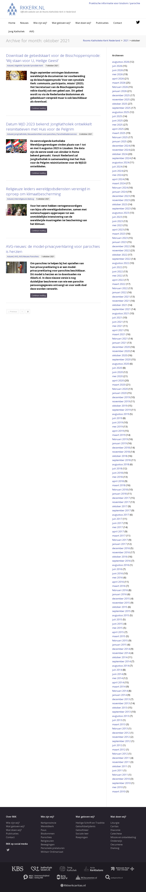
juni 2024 (117, 170)
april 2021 (118, 330)
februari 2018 (120, 489)
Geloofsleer (82, 830)
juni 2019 (117, 422)
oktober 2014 (119, 657)
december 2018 (121, 447)
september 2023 (121, 208)
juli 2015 (117, 619)
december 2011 (121, 758)
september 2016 (121, 560)
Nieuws (24, 22)
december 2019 (121, 397)
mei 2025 (117, 124)
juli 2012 (117, 745)
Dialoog (114, 848)
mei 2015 (117, 627)
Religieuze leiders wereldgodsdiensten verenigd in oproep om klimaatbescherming (48, 191)
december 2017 (121, 498)
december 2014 (121, 648)
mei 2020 (117, 376)
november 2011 (121, 762)
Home (11, 22)
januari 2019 (119, 443)
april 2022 (118, 279)
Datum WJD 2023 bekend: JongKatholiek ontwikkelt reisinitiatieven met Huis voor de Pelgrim (49, 126)
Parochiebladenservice (67, 134)
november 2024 (121, 149)
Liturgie (114, 822)
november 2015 (121, 602)
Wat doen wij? (83, 22)
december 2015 (121, 598)
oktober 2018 (119, 456)
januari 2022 (119, 292)
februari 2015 (120, 640)
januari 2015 (119, 644)
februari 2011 (120, 774)
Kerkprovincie (48, 822)
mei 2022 (117, 275)
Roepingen (82, 837)
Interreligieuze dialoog (24, 199)
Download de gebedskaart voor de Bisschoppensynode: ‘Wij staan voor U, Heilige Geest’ (53, 58)
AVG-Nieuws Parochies (29, 256)
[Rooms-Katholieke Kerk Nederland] (41, 9)
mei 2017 (117, 527)
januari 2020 (119, 393)
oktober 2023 (119, 204)
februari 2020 (120, 388)
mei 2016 (117, 577)
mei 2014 (117, 678)
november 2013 (121, 703)
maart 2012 (118, 749)
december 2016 (121, 548)
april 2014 (118, 682)
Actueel (10, 65)
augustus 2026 (120, 61)
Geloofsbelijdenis (85, 826)
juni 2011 (117, 770)
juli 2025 (117, 116)
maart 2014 (118, 686)
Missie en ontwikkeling (123, 837)
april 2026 (118, 78)
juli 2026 (117, 66)
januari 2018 (119, 493)
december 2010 (121, 778)
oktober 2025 (119, 103)
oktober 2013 (119, 707)
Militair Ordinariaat (52, 851)
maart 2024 (118, 183)
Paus (43, 830)
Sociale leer (82, 833)
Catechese (116, 833)
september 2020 (121, 359)
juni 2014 (117, 674)
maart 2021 (118, 334)
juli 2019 (117, 418)
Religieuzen (47, 840)
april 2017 (118, 531)
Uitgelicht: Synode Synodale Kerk (28, 65)
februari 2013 (120, 728)
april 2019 (118, 430)
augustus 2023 (120, 212)
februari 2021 (120, 338)
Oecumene (116, 844)
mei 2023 (117, 225)
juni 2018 (117, 472)
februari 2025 (120, 137)
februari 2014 (120, 690)
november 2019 (121, 401)
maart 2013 (118, 724)
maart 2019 (118, 435)
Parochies (46, 837)
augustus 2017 (120, 514)
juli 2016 (117, 569)
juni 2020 (117, 372)
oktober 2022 (119, 254)
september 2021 (121, 309)
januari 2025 (119, 141)
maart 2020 (118, 384)
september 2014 (121, 661)
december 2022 (121, 246)
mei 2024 (117, 175)
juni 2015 (117, 623)
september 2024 (121, 158)
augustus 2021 (120, 313)
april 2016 (118, 581)
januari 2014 (119, 695)
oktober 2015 (119, 607)
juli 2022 (117, 267)
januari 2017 (119, 544)
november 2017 (121, 502)
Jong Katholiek (16, 31)
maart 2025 (118, 133)
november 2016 (121, 552)
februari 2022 (120, 288)
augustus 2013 (120, 716)
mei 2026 (117, 74)
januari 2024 (119, 191)
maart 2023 (118, 233)
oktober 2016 (119, 556)
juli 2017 (117, 518)
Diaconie (115, 830)
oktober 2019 (119, 405)
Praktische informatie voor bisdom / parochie (114, 3)
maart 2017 (118, 535)
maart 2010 (118, 791)
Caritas (114, 826)
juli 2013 (117, 720)
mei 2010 (117, 787)
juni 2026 (117, 70)
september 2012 (121, 741)
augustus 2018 (120, 464)
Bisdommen (47, 833)
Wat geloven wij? (61, 22)
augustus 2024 (120, 162)
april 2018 (118, 481)
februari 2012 (120, 753)
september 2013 (121, 711)
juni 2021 (117, 321)
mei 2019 (117, 426)
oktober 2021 (119, 305)
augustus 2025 (120, 112)
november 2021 (121, 300)
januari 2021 (119, 342)
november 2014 (121, 653)
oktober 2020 (119, 355)
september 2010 (121, 783)
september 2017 (121, 510)
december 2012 (121, 732)
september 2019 (121, 409)
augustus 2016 (120, 565)
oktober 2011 (119, 766)
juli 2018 (117, 468)
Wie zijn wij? (40, 22)
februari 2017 (120, 539)
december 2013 (121, 699)
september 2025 (121, 107)
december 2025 (121, 95)
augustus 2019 (120, 414)
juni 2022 (117, 271)
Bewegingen (47, 844)
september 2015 (121, 611)
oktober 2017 (119, 506)
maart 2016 (118, 586)
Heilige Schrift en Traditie (90, 822)
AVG (31, 31)
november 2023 (121, 200)
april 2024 (118, 179)
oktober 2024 (119, 154)
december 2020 (121, 347)
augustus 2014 (120, 665)
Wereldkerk (47, 826)
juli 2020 (117, 367)
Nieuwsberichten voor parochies (42, 134)
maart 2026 (118, 82)
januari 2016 (119, 594)
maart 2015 (118, 636)
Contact (117, 22)
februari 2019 (120, 439)
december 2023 (121, 196)
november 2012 (121, 736)
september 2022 (121, 258)
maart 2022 (118, 284)
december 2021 (121, 296)
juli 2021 (117, 317)
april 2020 (118, 380)
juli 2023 (117, 216)
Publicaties (102, 22)
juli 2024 (117, 166)
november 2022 (121, 250)
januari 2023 (119, 242)
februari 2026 (120, 87)
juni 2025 (117, 120)
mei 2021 (117, 326)
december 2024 (121, 145)
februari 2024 (120, 187)
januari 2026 (119, 91)
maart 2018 (118, 485)
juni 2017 (117, 523)
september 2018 (121, 460)
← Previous (12, 311)
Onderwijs (116, 840)
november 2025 (121, 99)
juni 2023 (117, 221)
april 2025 (118, 128)
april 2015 (118, 632)
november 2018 (121, 451)
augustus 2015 (120, 615)
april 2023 (118, 229)
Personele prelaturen (52, 848)
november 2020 (121, 351)
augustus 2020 (120, 363)
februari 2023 (120, 238)
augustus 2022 (120, 263)
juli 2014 (117, 669)
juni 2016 (117, 573)
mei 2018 (117, 476)
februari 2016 (120, 590)
